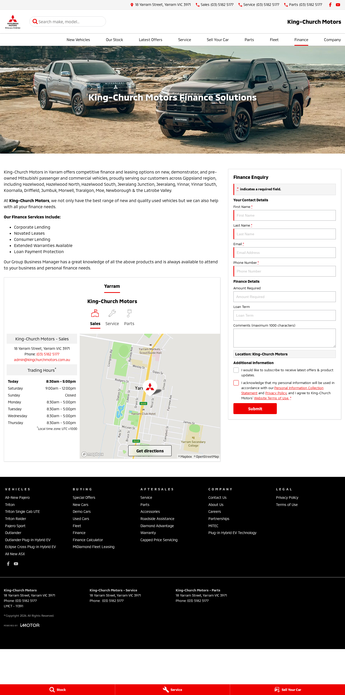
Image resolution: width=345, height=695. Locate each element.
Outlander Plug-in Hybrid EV (28, 540)
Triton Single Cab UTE (22, 511)
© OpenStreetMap (206, 456)
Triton (10, 504)
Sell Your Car (218, 39)
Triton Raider (15, 518)
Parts (249, 39)
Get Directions (150, 450)
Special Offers (84, 497)
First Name (242, 207)
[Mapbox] (93, 454)
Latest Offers (150, 39)
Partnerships (218, 518)
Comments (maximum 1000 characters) (264, 325)
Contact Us (217, 497)
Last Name (242, 225)
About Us (215, 504)
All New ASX (15, 554)
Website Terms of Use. (271, 398)
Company (332, 39)
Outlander (13, 532)
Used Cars (81, 518)
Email (238, 244)
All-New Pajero (17, 497)
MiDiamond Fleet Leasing (93, 546)
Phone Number (246, 262)
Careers (214, 511)
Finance (301, 39)
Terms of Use (287, 504)
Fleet (274, 39)
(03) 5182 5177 (48, 354)
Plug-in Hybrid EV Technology (232, 532)
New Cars (80, 504)
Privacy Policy (276, 393)
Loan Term (241, 307)
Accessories (150, 511)
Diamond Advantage (157, 526)
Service (184, 39)
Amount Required (247, 288)
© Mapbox (185, 456)
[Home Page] (13, 22)
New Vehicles (78, 39)
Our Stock (114, 39)
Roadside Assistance (157, 518)
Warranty (148, 532)
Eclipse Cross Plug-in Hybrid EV (30, 546)
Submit (255, 408)
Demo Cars (82, 511)
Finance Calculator (88, 540)
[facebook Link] (330, 5)
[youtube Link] (338, 5)
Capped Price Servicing (158, 540)
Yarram (112, 286)
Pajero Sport (15, 526)
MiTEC (213, 526)
